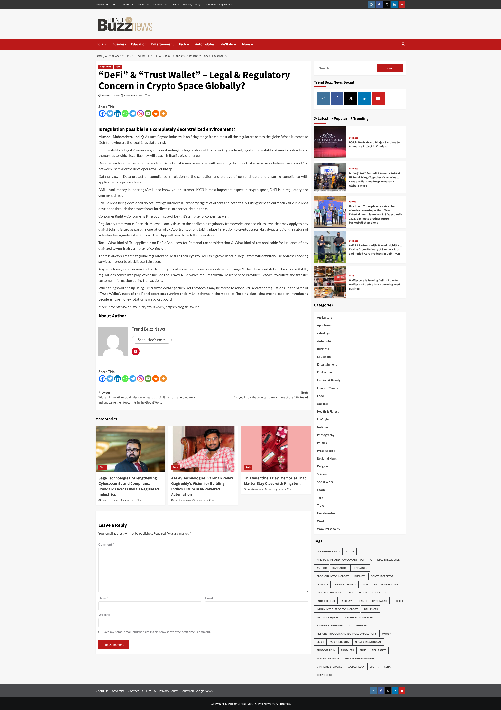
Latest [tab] (323, 118)
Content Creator (382, 576)
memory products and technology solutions (346, 633)
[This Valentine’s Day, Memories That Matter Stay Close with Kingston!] (276, 449)
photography (326, 650)
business (359, 576)
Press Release (326, 450)
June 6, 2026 (129, 500)
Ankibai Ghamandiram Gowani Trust (340, 559)
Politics (322, 442)
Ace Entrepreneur (328, 551)
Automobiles (204, 44)
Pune (363, 650)
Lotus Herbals (358, 625)
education (379, 592)
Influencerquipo (328, 617)
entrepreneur (326, 600)
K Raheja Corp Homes (330, 625)
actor (350, 551)
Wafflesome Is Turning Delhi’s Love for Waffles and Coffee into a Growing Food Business (374, 284)
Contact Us (160, 4)
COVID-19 (322, 584)
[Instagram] (140, 113)
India (99, 44)
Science (322, 474)
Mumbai (387, 633)
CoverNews (263, 703)
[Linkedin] (117, 113)
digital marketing (386, 584)
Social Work (325, 482)
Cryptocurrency (345, 584)
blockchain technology (333, 576)
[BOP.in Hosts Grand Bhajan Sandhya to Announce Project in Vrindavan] (330, 142)
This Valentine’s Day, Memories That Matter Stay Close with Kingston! (275, 480)
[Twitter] (109, 113)
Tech (182, 44)
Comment (106, 544)
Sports (352, 201)
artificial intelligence (385, 559)
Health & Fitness (328, 411)
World (321, 521)
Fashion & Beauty (329, 380)
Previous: (147, 397)
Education (138, 44)
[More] (163, 113)
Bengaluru (360, 567)
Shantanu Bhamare (329, 666)
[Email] (148, 113)
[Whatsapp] (125, 113)
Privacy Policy (191, 4)
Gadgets (322, 403)
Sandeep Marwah (328, 658)
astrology (323, 333)
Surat (388, 666)
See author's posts (152, 339)
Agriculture (324, 317)
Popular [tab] (340, 118)
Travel (321, 505)
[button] (403, 44)
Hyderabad (379, 600)
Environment (326, 372)
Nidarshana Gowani (368, 641)
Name (103, 598)
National (323, 427)
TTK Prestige (324, 674)
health (362, 600)
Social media (356, 666)
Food (351, 275)
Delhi (365, 584)
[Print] (155, 113)
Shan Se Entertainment (359, 658)
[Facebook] (102, 113)
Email (209, 598)
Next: (271, 395)
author (322, 567)
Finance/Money (327, 388)
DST (351, 592)
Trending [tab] (360, 118)
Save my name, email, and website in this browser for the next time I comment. (157, 632)
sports (374, 666)
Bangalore (339, 567)
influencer (370, 609)
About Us (127, 4)
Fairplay (346, 600)
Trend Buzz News (111, 95)
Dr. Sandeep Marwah (330, 592)
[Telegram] (132, 113)
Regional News (327, 458)
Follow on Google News (218, 4)
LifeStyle (226, 44)
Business (119, 44)
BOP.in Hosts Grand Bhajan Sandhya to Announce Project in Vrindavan (374, 144)
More (246, 44)
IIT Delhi (398, 600)
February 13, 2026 (277, 489)
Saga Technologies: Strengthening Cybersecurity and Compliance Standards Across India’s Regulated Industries (128, 486)
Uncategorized (327, 513)
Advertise (143, 4)
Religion (322, 466)
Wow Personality (328, 529)
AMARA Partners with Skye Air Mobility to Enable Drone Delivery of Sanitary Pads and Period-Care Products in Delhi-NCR (375, 249)
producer (347, 650)
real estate (379, 650)
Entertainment (162, 44)
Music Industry (339, 641)
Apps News (105, 66)
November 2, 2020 (133, 95)
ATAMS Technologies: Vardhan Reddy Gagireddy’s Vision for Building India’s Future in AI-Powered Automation (202, 486)
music (320, 641)
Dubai (363, 592)
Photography (325, 435)
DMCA (174, 4)
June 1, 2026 (202, 500)
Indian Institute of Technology (337, 609)
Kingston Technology (359, 617)
